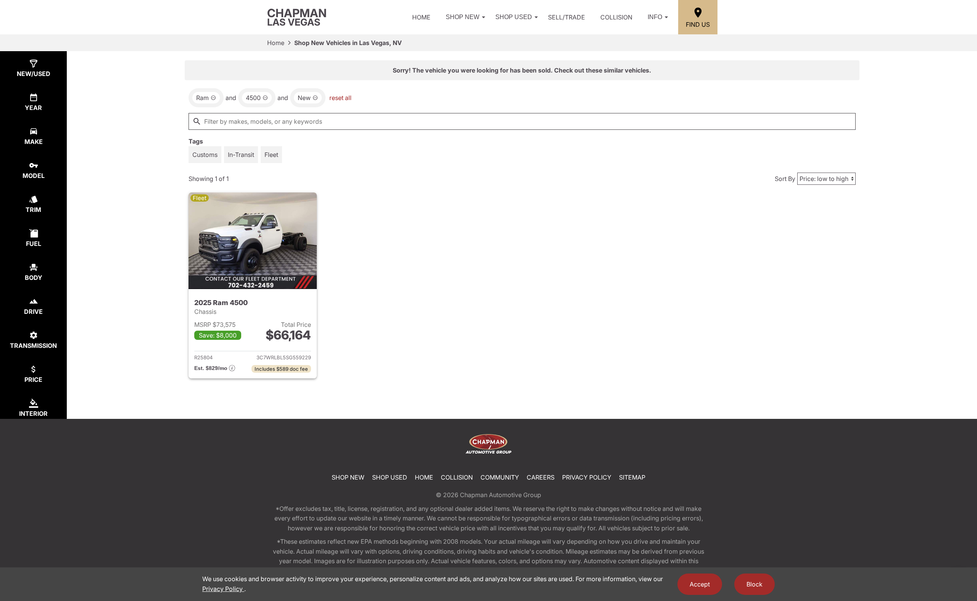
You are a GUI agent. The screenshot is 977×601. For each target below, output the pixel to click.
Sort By (785, 179)
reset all (340, 98)
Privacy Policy (586, 477)
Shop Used (513, 17)
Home (421, 17)
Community (499, 477)
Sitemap (632, 477)
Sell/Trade (566, 17)
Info (655, 17)
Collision (616, 17)
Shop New (462, 17)
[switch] (205, 154)
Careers (541, 477)
